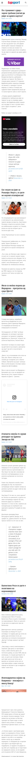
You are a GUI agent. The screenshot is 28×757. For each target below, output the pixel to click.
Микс (3, 686)
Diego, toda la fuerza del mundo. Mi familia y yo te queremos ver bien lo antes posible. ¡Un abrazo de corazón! (14, 417)
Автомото (4, 593)
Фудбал (3, 18)
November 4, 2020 (14, 571)
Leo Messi (13, 422)
